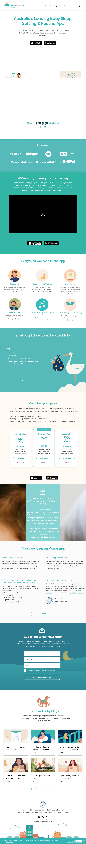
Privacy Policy (10, 842)
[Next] (52, 360)
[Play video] (43, 214)
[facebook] (82, 6)
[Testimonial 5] (26, 380)
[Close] (84, 841)
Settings (71, 841)
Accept (79, 841)
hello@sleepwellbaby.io (76, 593)
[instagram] (79, 6)
